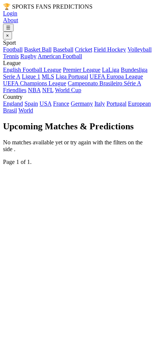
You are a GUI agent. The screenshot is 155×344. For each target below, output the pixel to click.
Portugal (116, 103)
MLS (48, 76)
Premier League (81, 70)
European (139, 103)
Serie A (11, 76)
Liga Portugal (72, 76)
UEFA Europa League (116, 76)
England (13, 103)
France (61, 103)
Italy (99, 103)
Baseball (63, 49)
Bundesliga (134, 70)
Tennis (11, 56)
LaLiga (110, 70)
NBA (34, 90)
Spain (31, 103)
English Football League (32, 70)
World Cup (68, 90)
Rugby (28, 56)
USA (46, 103)
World (25, 110)
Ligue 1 (31, 76)
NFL (47, 90)
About (10, 20)
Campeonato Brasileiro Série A (104, 83)
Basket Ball (38, 49)
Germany (82, 103)
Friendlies (14, 90)
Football (13, 49)
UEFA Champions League (34, 83)
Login (10, 13)
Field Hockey (110, 49)
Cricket (83, 49)
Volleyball (140, 49)
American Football (60, 56)
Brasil (10, 110)
